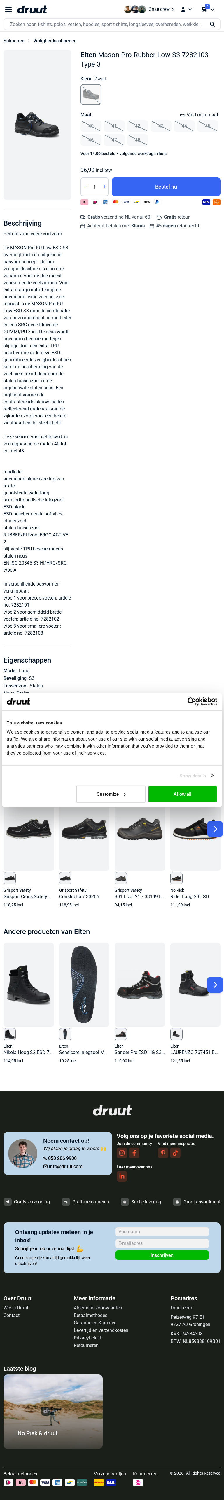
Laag (24, 670)
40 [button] (91, 126)
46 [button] (91, 140)
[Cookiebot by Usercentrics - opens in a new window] (191, 701)
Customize (108, 794)
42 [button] (137, 126)
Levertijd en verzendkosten (101, 1330)
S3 (31, 678)
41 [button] (114, 126)
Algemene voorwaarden (98, 1308)
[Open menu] (8, 9)
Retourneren (86, 1345)
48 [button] (137, 140)
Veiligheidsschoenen (55, 40)
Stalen (36, 686)
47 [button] (114, 140)
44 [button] (184, 126)
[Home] (32, 9)
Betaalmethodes (90, 1315)
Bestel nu (166, 187)
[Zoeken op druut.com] (112, 24)
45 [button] (207, 126)
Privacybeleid (87, 1338)
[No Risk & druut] (53, 1447)
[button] (37, 125)
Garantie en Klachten (95, 1322)
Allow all (182, 794)
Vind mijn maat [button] (202, 115)
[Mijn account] (186, 9)
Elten (88, 55)
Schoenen (14, 40)
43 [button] (161, 126)
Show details (192, 775)
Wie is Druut (16, 1308)
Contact (12, 1315)
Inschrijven (162, 1255)
